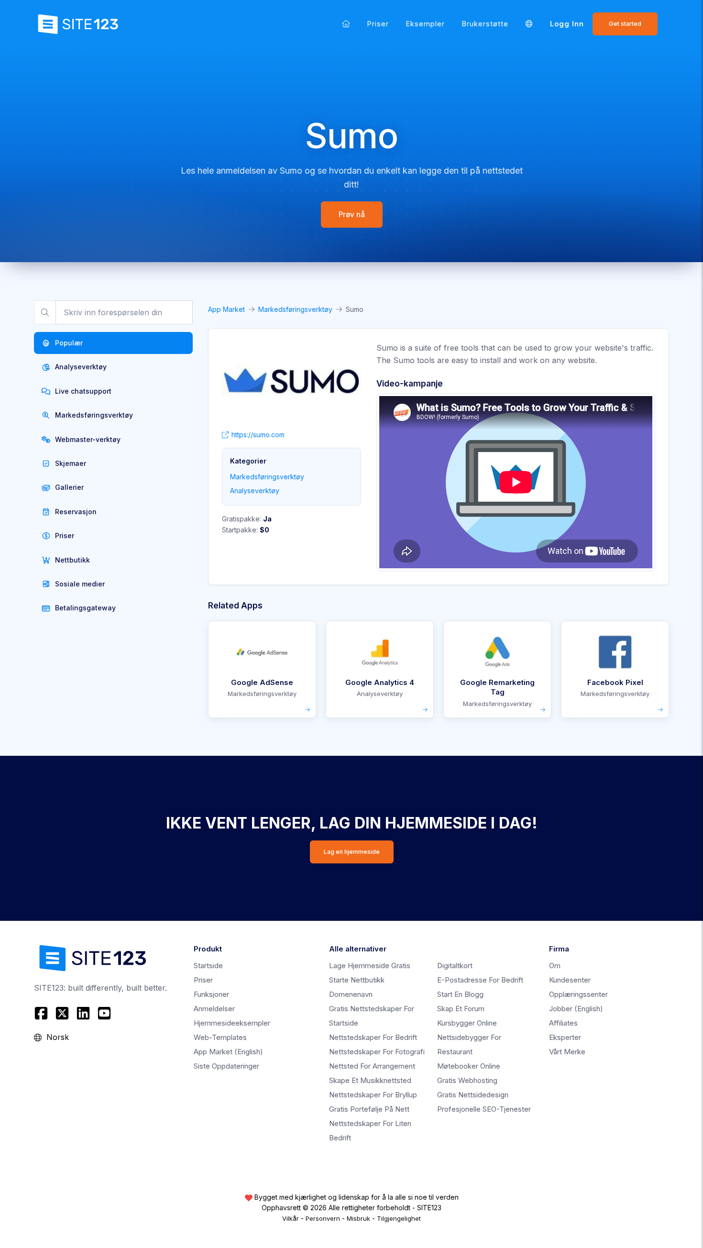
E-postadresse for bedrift (480, 979)
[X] (62, 1013)
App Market (226, 309)
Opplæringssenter (578, 994)
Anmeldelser (214, 1008)
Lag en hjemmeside (352, 851)
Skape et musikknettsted (370, 1080)
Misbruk (358, 1218)
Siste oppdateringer (226, 1066)
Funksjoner (211, 994)
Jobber (576, 1008)
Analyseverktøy (254, 490)
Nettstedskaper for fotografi (377, 1051)
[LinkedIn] (83, 1013)
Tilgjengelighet (399, 1218)
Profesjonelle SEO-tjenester (484, 1109)
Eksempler (425, 24)
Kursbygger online (467, 1022)
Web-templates (220, 1037)
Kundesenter (570, 979)
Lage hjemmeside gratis (369, 965)
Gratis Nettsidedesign (472, 1094)
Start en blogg (460, 994)
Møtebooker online (468, 1066)
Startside (208, 965)
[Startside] (346, 24)
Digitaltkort (454, 965)
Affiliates (563, 1022)
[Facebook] (42, 1013)
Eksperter (565, 1037)
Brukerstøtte (485, 24)
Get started (625, 23)
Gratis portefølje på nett (369, 1109)
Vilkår (290, 1218)
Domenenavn (351, 994)
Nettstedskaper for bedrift (373, 1037)
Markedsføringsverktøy (295, 309)
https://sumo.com (258, 435)
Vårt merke (567, 1051)
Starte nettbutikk (356, 979)
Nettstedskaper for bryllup (373, 1094)
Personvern (323, 1218)
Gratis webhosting (467, 1080)
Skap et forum (460, 1008)
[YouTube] (104, 1013)
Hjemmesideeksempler (232, 1022)
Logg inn (567, 24)
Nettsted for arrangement (372, 1066)
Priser (378, 24)
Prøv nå (352, 214)
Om (554, 965)
